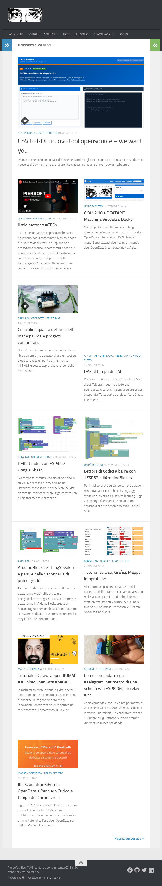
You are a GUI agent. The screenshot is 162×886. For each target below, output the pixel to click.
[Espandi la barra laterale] (7, 45)
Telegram (53, 318)
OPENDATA (15, 34)
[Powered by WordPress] (23, 877)
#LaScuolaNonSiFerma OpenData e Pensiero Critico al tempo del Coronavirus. (46, 791)
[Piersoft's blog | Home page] (25, 15)
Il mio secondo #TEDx (37, 225)
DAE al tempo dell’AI (102, 371)
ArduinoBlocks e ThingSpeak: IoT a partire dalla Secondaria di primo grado (48, 574)
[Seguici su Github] (137, 870)
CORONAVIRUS (104, 34)
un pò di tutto (47, 133)
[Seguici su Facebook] (130, 870)
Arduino (23, 318)
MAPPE (34, 34)
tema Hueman (53, 877)
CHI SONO (81, 34)
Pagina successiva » (129, 838)
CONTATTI (51, 34)
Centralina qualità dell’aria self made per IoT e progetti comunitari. (45, 336)
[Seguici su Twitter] (144, 870)
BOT (66, 34)
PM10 (124, 34)
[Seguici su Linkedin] (151, 870)
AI (19, 133)
